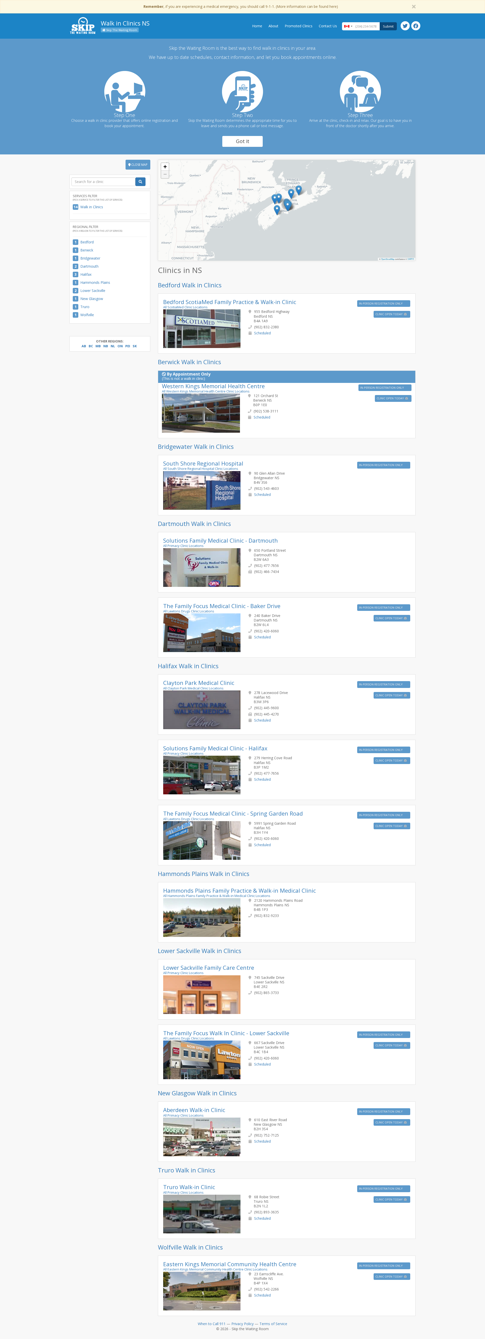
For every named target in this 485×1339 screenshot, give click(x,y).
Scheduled (262, 333)
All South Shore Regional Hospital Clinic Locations (200, 468)
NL (113, 346)
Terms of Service (273, 1323)
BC (91, 346)
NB (105, 346)
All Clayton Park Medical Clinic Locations (193, 688)
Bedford (87, 242)
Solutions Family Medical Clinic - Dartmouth (220, 540)
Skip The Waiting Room (121, 30)
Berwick (86, 250)
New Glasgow (91, 298)
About (273, 26)
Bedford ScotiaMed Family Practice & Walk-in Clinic (229, 302)
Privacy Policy (242, 1323)
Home (257, 26)
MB (98, 346)
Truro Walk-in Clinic (189, 1187)
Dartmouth (89, 266)
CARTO (410, 259)
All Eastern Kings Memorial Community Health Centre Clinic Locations (215, 1269)
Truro (84, 306)
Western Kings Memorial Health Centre (213, 386)
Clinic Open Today (389, 314)
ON (120, 346)
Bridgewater (90, 258)
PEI (127, 346)
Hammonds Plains (95, 282)
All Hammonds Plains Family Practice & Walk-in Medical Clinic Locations (216, 895)
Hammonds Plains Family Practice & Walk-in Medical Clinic (239, 890)
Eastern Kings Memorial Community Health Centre (229, 1264)
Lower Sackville (92, 290)
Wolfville (87, 314)
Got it (242, 141)
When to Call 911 (212, 1323)
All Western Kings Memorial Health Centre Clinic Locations (206, 391)
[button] (275, 199)
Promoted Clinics (298, 26)
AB (84, 346)
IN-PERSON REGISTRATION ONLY (381, 303)
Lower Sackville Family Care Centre (208, 967)
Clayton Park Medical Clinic (198, 682)
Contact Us (328, 26)
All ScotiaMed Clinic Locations (185, 307)
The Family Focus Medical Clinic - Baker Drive (221, 606)
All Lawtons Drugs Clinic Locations (188, 611)
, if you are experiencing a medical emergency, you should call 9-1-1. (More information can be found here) (240, 6)
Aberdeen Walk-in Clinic (194, 1110)
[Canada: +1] (348, 26)
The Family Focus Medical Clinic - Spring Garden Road (233, 813)
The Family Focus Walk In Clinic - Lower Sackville (226, 1033)
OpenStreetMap (387, 259)
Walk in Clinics (91, 206)
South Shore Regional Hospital (203, 463)
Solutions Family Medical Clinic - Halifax (215, 748)
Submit (388, 26)
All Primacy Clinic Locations (183, 545)
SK (135, 346)
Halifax (85, 274)
